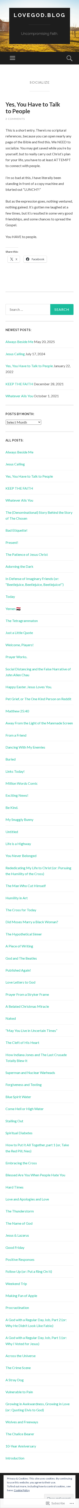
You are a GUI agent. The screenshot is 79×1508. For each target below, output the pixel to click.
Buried (10, 759)
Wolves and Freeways (21, 1422)
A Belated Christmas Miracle (27, 1006)
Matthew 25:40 (17, 711)
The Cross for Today (20, 910)
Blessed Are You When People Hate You (35, 1175)
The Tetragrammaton (21, 621)
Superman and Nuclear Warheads (30, 1072)
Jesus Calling (15, 354)
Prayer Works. (16, 657)
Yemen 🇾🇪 (13, 609)
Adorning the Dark (19, 566)
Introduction (14, 1458)
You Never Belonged (20, 856)
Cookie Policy (22, 1490)
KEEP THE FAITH (19, 384)
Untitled (11, 832)
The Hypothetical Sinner (23, 934)
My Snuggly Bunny (19, 819)
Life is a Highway (18, 844)
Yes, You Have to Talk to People (32, 108)
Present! (11, 542)
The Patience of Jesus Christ (26, 554)
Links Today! (15, 771)
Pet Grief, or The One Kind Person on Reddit (38, 699)
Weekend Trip (16, 1283)
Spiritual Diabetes (18, 1133)
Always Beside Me (19, 342)
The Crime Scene (18, 1368)
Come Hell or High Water (24, 1109)
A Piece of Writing (19, 946)
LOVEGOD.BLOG (40, 15)
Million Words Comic (21, 783)
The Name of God (18, 1223)
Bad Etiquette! (16, 530)
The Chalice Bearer (19, 1434)
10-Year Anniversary (20, 1446)
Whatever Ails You (19, 396)
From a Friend (15, 735)
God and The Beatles (21, 958)
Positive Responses (19, 1259)
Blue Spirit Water (18, 1097)
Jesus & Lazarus (17, 1235)
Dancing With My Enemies (25, 747)
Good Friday (14, 1247)
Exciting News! (16, 795)
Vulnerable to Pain (19, 1392)
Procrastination (17, 1307)
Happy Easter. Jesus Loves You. (28, 687)
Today (10, 596)
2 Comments (15, 118)
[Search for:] (39, 309)
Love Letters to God (20, 982)
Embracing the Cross (21, 1163)
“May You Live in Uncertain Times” (31, 1030)
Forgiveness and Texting (23, 1084)
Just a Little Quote (19, 633)
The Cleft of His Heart (22, 1042)
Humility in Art (16, 898)
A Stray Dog (14, 1380)
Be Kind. (11, 807)
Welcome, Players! (19, 645)
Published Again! (18, 970)
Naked (10, 1018)
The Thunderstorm (19, 1211)
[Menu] (12, 58)
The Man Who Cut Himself (25, 886)
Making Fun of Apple (21, 1295)
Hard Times (14, 1187)
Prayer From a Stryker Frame (27, 994)
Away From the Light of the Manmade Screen (39, 723)
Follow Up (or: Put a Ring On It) (28, 1271)
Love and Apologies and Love (27, 1199)
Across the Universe (20, 1356)
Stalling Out (14, 1121)
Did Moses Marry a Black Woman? (31, 922)
